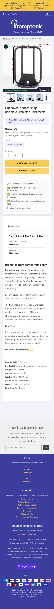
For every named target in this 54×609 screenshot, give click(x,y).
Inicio (5, 38)
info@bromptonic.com (27, 534)
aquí (30, 349)
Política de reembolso (18, 592)
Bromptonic (21, 590)
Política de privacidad (35, 592)
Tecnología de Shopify (35, 590)
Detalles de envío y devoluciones (20, 208)
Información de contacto (27, 596)
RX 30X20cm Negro (14, 145)
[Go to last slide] (4, 97)
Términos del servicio (20, 594)
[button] (11, 97)
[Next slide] (49, 97)
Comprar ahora (27, 171)
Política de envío (36, 594)
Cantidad (9, 151)
